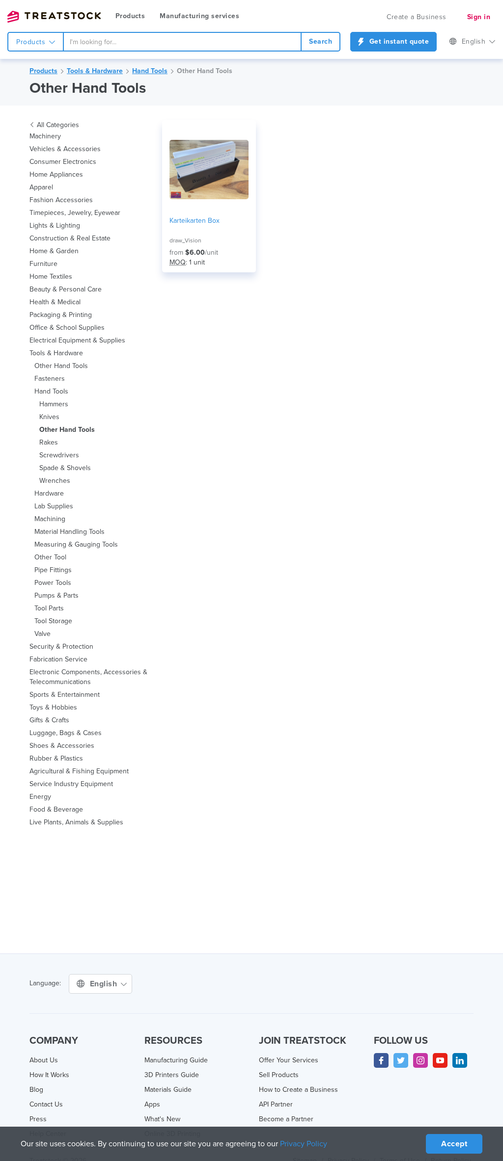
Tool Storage (53, 621)
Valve (42, 634)
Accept (454, 1144)
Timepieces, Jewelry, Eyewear (74, 213)
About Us (43, 1060)
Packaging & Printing (60, 315)
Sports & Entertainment (64, 694)
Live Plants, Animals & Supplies (76, 822)
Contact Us (46, 1104)
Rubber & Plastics (56, 758)
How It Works (49, 1075)
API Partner (276, 1104)
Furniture (43, 264)
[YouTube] (440, 1060)
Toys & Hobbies (53, 707)
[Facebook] (381, 1060)
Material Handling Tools (69, 532)
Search (320, 41)
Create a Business (417, 17)
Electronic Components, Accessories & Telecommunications (88, 677)
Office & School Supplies (67, 327)
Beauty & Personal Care (65, 289)
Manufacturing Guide (176, 1060)
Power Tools (52, 583)
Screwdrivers (59, 455)
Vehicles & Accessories (65, 149)
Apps (152, 1104)
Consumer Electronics (62, 162)
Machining (49, 519)
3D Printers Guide (171, 1075)
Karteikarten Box (194, 220)
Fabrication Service (58, 659)
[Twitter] (400, 1060)
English (475, 41)
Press (38, 1119)
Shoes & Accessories (61, 745)
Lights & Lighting (54, 225)
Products (130, 16)
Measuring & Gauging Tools (76, 544)
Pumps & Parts (56, 595)
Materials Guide (168, 1089)
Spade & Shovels (65, 468)
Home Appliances (56, 174)
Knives (49, 417)
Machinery (45, 136)
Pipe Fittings (53, 570)
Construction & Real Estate (70, 238)
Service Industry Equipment (71, 784)
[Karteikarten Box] (209, 169)
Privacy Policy (303, 1144)
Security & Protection (61, 646)
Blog (36, 1089)
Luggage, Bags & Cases (65, 733)
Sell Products (279, 1075)
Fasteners (49, 378)
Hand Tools (150, 71)
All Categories (58, 125)
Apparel (41, 187)
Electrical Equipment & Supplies (77, 340)
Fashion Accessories (61, 200)
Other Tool (50, 557)
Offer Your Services (288, 1060)
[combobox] (182, 42)
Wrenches (54, 480)
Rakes (48, 442)
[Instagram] (420, 1060)
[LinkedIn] (459, 1060)
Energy (40, 796)
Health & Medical (55, 302)
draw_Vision (185, 240)
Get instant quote (398, 41)
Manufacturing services (199, 16)
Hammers (53, 404)
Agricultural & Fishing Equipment (79, 771)
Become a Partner (286, 1119)
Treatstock (54, 17)
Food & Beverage (56, 809)
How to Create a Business (298, 1089)
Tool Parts (49, 608)
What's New (162, 1119)
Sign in (479, 17)
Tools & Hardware (95, 71)
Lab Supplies (53, 506)
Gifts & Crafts (49, 720)
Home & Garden (54, 251)
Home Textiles (50, 276)
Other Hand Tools (204, 71)
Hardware (49, 493)
